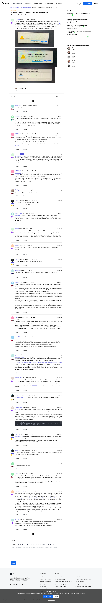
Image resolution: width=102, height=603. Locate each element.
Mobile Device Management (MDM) (63, 581)
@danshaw (18, 173)
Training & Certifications (45, 579)
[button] (87, 3)
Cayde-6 (17, 200)
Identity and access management (83, 579)
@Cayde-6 (18, 409)
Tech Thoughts (71, 22)
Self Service (78, 577)
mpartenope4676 (19, 491)
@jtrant (22, 357)
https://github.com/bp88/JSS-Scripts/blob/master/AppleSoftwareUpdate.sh (36, 497)
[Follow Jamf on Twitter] (11, 584)
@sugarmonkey (19, 397)
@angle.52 (17, 357)
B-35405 (17, 270)
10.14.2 (17, 145)
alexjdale (17, 116)
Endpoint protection (80, 581)
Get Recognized (49, 3)
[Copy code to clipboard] (61, 422)
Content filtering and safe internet (83, 586)
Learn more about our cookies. (78, 593)
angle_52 (17, 282)
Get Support (28, 3)
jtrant (16, 317)
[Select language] (80, 3)
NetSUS (59, 23)
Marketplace (43, 586)
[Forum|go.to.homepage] (5, 3)
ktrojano (74, 60)
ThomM (73, 56)
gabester (17, 355)
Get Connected (38, 3)
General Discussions (18, 3)
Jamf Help (42, 577)
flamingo (17, 190)
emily (73, 65)
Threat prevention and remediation (83, 584)
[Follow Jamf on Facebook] (22, 584)
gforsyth (17, 245)
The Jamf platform (59, 577)
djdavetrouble (18, 105)
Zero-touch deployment (60, 579)
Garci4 (16, 463)
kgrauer (17, 519)
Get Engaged (59, 3)
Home (10, 7)
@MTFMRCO (18, 156)
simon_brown (18, 213)
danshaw (17, 19)
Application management (61, 584)
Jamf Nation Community (45, 581)
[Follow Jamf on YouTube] (16, 584)
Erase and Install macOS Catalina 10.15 (77, 37)
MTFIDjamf (18, 133)
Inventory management (60, 586)
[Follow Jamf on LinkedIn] (14, 584)
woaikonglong (75, 52)
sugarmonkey (18, 377)
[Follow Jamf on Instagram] (19, 584)
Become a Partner (44, 588)
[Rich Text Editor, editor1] (36, 553)
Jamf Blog (42, 584)
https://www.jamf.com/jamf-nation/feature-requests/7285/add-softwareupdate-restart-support (38, 362)
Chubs (73, 47)
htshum (17, 228)
